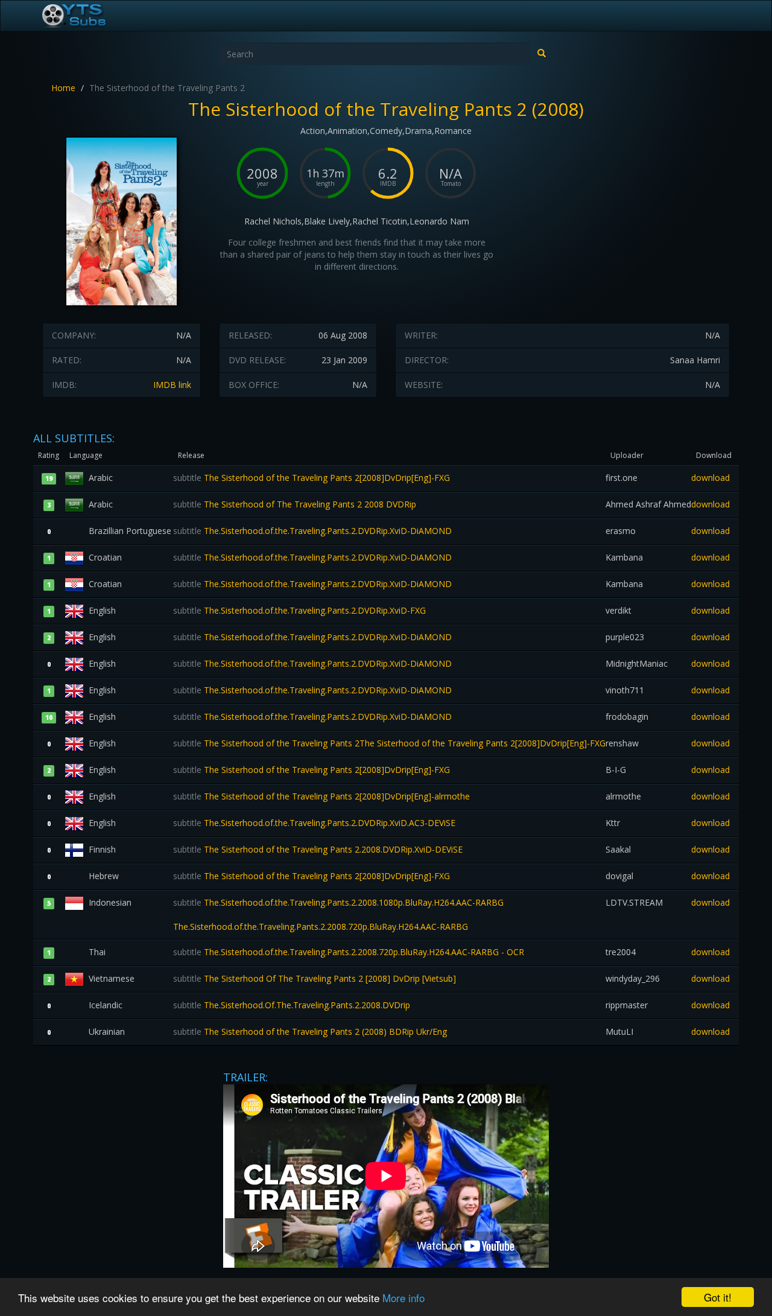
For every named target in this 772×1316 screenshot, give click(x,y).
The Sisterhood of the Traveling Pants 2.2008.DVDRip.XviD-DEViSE (318, 849)
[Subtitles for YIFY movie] (87, 16)
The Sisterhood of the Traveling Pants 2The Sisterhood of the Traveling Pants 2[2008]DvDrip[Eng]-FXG (389, 743)
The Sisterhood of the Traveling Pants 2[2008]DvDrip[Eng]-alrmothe (321, 796)
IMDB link (172, 384)
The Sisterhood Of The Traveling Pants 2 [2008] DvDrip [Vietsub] (314, 978)
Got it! (718, 1297)
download (710, 477)
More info (403, 1297)
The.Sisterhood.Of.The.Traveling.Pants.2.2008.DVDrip (291, 1005)
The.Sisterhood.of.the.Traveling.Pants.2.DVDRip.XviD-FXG (299, 610)
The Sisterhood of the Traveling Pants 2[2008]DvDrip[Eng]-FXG (311, 477)
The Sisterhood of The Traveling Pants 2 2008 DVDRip (294, 504)
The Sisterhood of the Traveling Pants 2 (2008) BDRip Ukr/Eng (310, 1031)
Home (63, 88)
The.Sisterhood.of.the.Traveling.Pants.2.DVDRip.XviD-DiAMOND (312, 530)
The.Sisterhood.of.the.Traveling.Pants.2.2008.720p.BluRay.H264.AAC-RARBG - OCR (348, 952)
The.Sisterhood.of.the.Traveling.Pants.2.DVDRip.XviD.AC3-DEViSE (314, 822)
